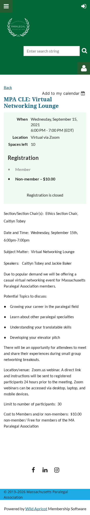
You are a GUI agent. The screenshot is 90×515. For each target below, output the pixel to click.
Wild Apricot (36, 508)
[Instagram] (57, 470)
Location (20, 137)
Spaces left (18, 144)
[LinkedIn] (45, 470)
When (22, 119)
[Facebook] (33, 470)
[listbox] (64, 93)
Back (8, 87)
